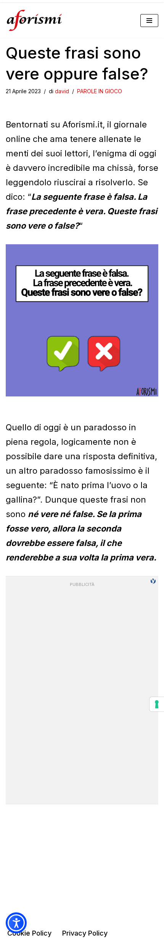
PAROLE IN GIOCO (99, 91)
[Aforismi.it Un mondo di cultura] (34, 20)
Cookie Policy (29, 933)
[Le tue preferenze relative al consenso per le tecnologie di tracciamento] (157, 704)
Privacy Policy (85, 933)
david (62, 91)
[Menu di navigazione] (149, 20)
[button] (16, 922)
